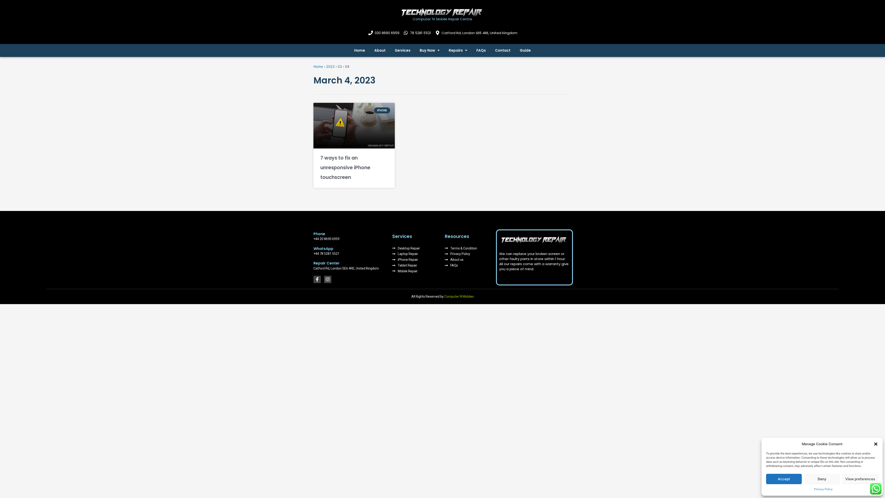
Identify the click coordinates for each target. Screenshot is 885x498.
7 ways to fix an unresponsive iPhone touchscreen (345, 167)
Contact (502, 50)
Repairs (456, 50)
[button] (875, 444)
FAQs (481, 50)
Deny (822, 479)
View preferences (860, 479)
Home (359, 50)
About (380, 50)
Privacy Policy (823, 489)
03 (340, 66)
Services (402, 50)
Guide (525, 50)
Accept (784, 479)
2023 (330, 66)
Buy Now (427, 50)
